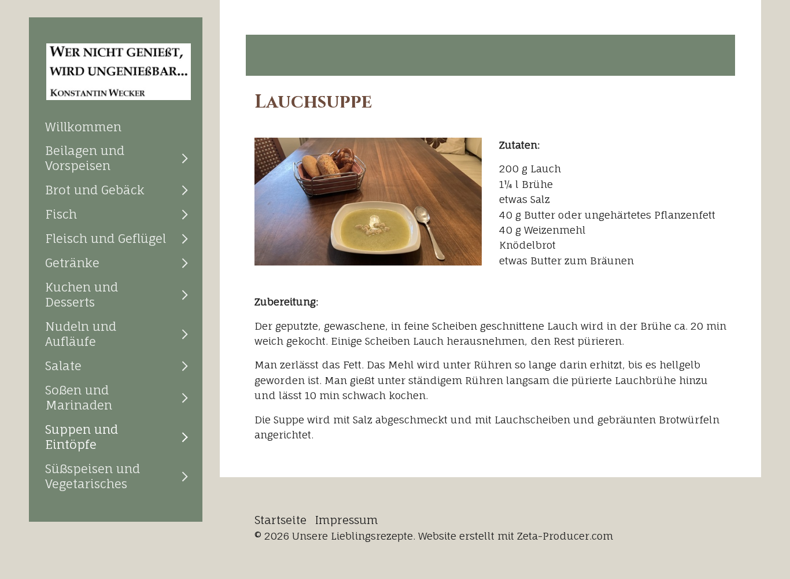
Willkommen (83, 126)
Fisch (61, 214)
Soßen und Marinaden (78, 397)
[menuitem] (115, 126)
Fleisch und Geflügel (105, 238)
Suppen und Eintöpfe (81, 437)
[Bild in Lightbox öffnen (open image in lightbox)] (368, 201)
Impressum (346, 520)
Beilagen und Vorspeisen (84, 158)
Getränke (72, 262)
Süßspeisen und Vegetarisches (92, 476)
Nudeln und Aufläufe (80, 334)
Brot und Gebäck (95, 189)
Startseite (280, 520)
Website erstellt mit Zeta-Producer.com (515, 536)
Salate (63, 365)
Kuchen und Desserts (81, 294)
